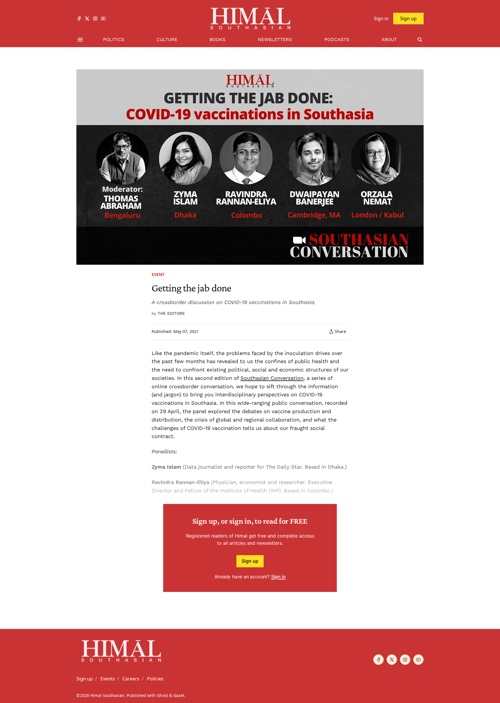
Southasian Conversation (272, 378)
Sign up (250, 561)
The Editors (171, 313)
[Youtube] (103, 18)
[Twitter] (87, 18)
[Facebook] (79, 18)
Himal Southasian (107, 695)
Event (158, 274)
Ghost (162, 695)
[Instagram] (95, 18)
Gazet (178, 695)
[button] (84, 678)
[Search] (420, 39)
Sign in (278, 576)
